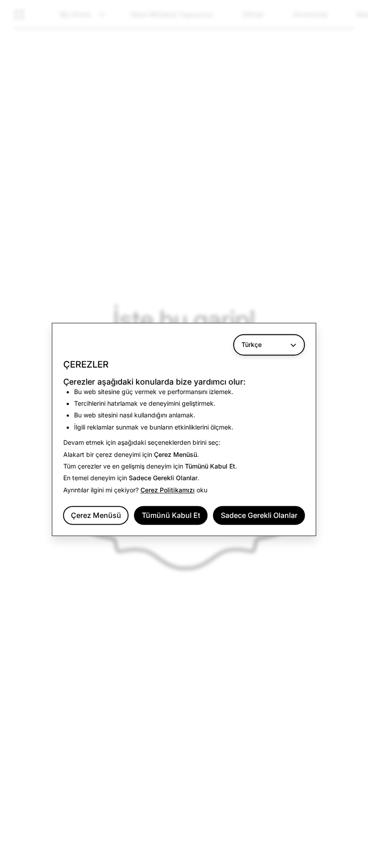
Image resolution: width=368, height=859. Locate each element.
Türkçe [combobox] (251, 344)
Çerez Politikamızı (167, 490)
